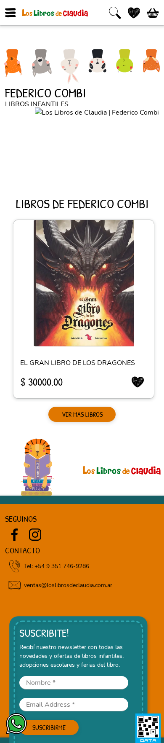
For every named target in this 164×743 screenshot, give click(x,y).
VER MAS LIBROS (82, 414)
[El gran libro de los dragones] (83, 283)
